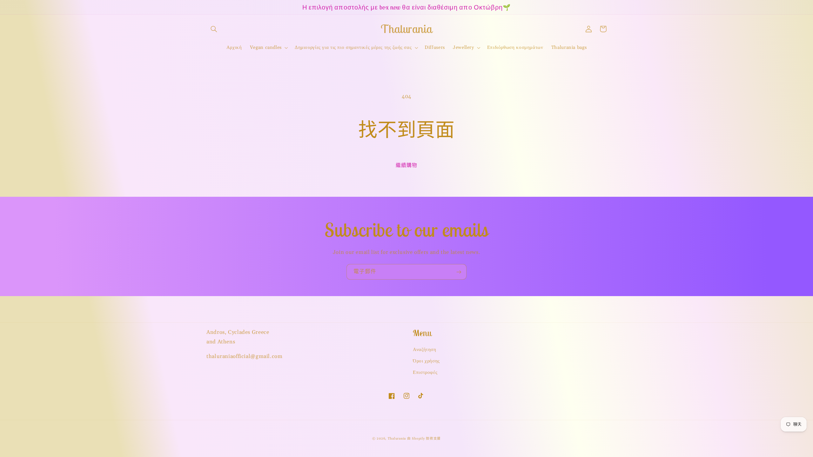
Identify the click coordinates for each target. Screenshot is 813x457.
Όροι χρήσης (426, 361)
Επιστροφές (425, 372)
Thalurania (397, 438)
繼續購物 (406, 165)
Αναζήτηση (424, 350)
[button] (213, 29)
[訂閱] (459, 272)
